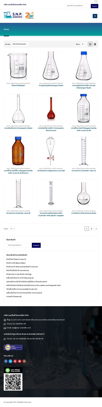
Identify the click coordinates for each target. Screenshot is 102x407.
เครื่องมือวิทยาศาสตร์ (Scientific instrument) (24, 293)
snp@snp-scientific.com (21, 327)
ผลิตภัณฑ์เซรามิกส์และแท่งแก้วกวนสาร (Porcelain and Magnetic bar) (33, 285)
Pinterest (15, 361)
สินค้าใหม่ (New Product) (16, 259)
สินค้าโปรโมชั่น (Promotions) (17, 270)
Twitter (10, 361)
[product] (18, 65)
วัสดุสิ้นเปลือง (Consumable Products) (21, 289)
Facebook (6, 361)
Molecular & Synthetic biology (19, 274)
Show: (78, 44)
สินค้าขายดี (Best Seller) (15, 263)
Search (36, 245)
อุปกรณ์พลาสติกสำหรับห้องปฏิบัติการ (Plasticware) (26, 281)
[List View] (95, 44)
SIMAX (8, 83)
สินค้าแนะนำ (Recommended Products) (22, 266)
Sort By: (7, 44)
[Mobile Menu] (95, 16)
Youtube (20, 361)
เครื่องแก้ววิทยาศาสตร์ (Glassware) (20, 83)
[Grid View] (90, 44)
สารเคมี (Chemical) (13, 296)
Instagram (24, 361)
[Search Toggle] (96, 1)
